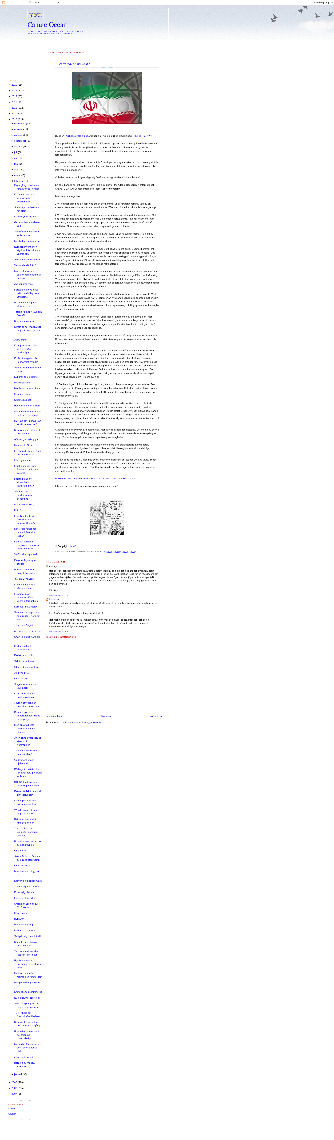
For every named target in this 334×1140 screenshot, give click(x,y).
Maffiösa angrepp (24, 924)
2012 (14, 108)
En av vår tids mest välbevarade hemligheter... (24, 198)
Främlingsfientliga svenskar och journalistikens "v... (25, 519)
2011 (14, 113)
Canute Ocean (47, 24)
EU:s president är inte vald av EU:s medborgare (26, 349)
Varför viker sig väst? (74, 64)
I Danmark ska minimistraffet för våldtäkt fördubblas (26, 597)
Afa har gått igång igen (26, 439)
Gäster (12, 1113)
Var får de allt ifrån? (25, 265)
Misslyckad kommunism (27, 241)
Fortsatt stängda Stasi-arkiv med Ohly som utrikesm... (26, 293)
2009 (14, 1082)
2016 (14, 85)
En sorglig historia (24, 892)
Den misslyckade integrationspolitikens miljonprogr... (27, 716)
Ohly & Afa (20, 850)
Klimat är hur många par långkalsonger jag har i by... (28, 330)
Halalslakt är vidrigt (24, 504)
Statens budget (22, 400)
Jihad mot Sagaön (24, 625)
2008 (14, 1088)
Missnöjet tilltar (22, 382)
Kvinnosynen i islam (25, 216)
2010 (14, 119)
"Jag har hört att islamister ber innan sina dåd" (26, 832)
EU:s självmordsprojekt (26, 997)
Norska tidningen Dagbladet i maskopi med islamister (26, 545)
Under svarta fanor (24, 930)
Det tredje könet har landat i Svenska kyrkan (25, 532)
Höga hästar (21, 913)
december (19, 123)
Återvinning (20, 339)
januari (18, 1074)
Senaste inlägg (54, 716)
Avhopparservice (23, 284)
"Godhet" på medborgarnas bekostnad (23, 495)
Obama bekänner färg (26, 667)
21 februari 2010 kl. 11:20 (58, 595)
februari (18, 181)
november (19, 129)
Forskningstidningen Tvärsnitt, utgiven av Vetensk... (26, 469)
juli (15, 152)
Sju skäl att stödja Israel (27, 259)
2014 (14, 96)
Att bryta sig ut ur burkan (27, 631)
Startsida (106, 716)
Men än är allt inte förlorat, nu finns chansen (24, 728)
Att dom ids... (21, 672)
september (20, 140)
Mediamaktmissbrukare (27, 388)
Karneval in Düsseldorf (26, 606)
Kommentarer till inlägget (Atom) (83, 722)
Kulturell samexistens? (26, 377)
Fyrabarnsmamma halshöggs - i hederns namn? (27, 964)
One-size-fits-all (22, 678)
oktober (18, 135)
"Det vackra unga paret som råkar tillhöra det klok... (27, 616)
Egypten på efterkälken (27, 405)
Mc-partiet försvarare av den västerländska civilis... (27, 1048)
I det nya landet (22, 460)
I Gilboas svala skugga (77, 136)
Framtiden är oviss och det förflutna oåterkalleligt (26, 1035)
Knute (52, 599)
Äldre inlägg (156, 716)
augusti (18, 146)
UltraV (72, 546)
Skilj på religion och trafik (28, 936)
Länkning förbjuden (24, 898)
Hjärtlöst (18, 510)
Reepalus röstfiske (24, 321)
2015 (14, 90)
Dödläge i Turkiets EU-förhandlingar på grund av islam (28, 773)
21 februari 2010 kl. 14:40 (58, 631)
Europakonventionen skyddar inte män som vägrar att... (27, 250)
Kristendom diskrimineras (28, 992)
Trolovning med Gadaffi (27, 886)
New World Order (23, 445)
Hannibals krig (22, 394)
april (16, 169)
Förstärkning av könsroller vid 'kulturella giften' (24, 482)
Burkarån (19, 919)
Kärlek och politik (23, 655)
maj (16, 164)
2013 (14, 102)
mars (17, 175)
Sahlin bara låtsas (24, 661)
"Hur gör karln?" (142, 136)
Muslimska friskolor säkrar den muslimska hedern (27, 275)
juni (16, 158)
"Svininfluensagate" (24, 578)
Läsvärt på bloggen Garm (28, 880)
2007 (14, 1094)
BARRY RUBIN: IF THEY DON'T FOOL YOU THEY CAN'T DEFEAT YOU (95, 478)
